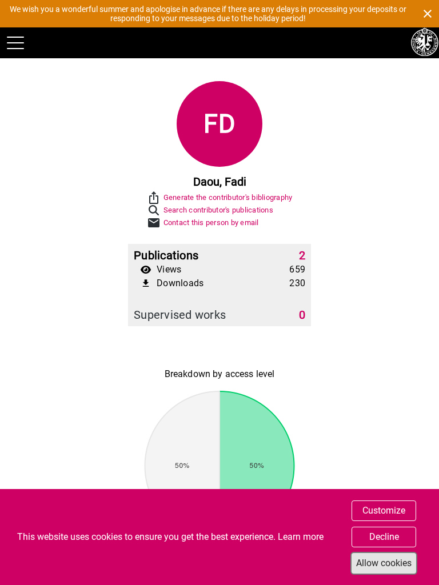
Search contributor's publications (218, 210)
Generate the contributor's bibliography (228, 197)
